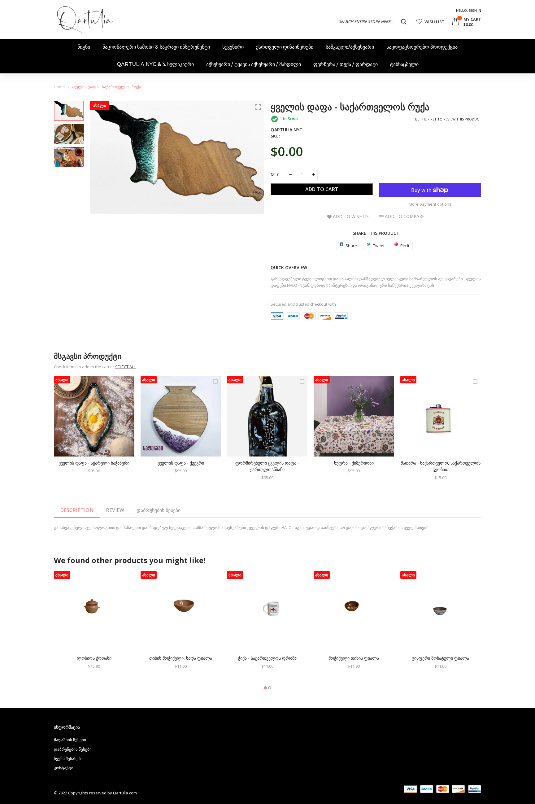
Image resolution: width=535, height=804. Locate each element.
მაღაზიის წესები (70, 739)
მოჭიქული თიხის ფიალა (353, 658)
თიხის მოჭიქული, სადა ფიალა (180, 658)
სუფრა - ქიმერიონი (354, 463)
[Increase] (313, 174)
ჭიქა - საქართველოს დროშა (267, 658)
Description (77, 510)
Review (115, 510)
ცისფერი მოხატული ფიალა (440, 658)
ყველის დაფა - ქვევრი (181, 463)
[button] (265, 687)
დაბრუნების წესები (159, 510)
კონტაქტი (63, 768)
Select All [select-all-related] (125, 366)
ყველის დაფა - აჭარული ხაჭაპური (94, 463)
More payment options (430, 204)
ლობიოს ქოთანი (94, 658)
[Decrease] (290, 174)
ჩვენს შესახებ (67, 758)
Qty (275, 174)
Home (59, 87)
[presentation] (102, 217)
